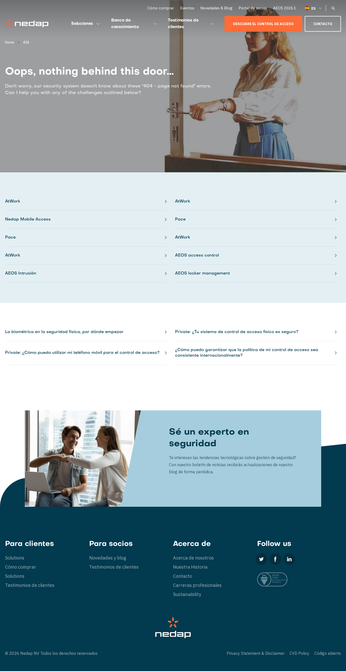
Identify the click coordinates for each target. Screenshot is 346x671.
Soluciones (82, 24)
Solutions (14, 558)
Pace (180, 219)
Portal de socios (253, 8)
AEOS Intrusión (20, 273)
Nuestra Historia (190, 567)
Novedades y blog (107, 558)
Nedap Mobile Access (28, 219)
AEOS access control (197, 255)
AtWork (12, 202)
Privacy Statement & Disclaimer (255, 653)
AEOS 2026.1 (284, 8)
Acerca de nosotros (193, 558)
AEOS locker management (202, 273)
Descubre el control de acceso (263, 24)
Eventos (187, 8)
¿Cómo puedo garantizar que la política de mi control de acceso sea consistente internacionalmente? (246, 353)
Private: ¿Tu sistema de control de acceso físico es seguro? (236, 332)
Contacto (322, 24)
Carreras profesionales (197, 585)
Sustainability (187, 594)
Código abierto (327, 653)
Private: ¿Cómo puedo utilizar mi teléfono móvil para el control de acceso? (82, 353)
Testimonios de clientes (183, 24)
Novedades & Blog (216, 8)
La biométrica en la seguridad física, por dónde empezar (64, 332)
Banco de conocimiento (125, 24)
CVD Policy (299, 653)
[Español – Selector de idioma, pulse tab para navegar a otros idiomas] (313, 8)
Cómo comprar (160, 8)
